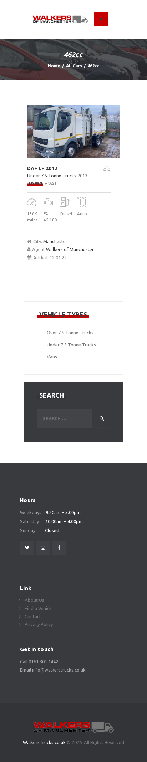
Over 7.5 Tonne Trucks (70, 332)
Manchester (55, 241)
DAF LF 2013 (42, 168)
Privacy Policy (39, 624)
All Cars (74, 65)
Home (54, 65)
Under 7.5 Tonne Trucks (51, 175)
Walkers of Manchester (70, 249)
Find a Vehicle (39, 608)
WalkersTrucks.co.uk (45, 742)
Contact (33, 616)
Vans (52, 356)
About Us (34, 600)
